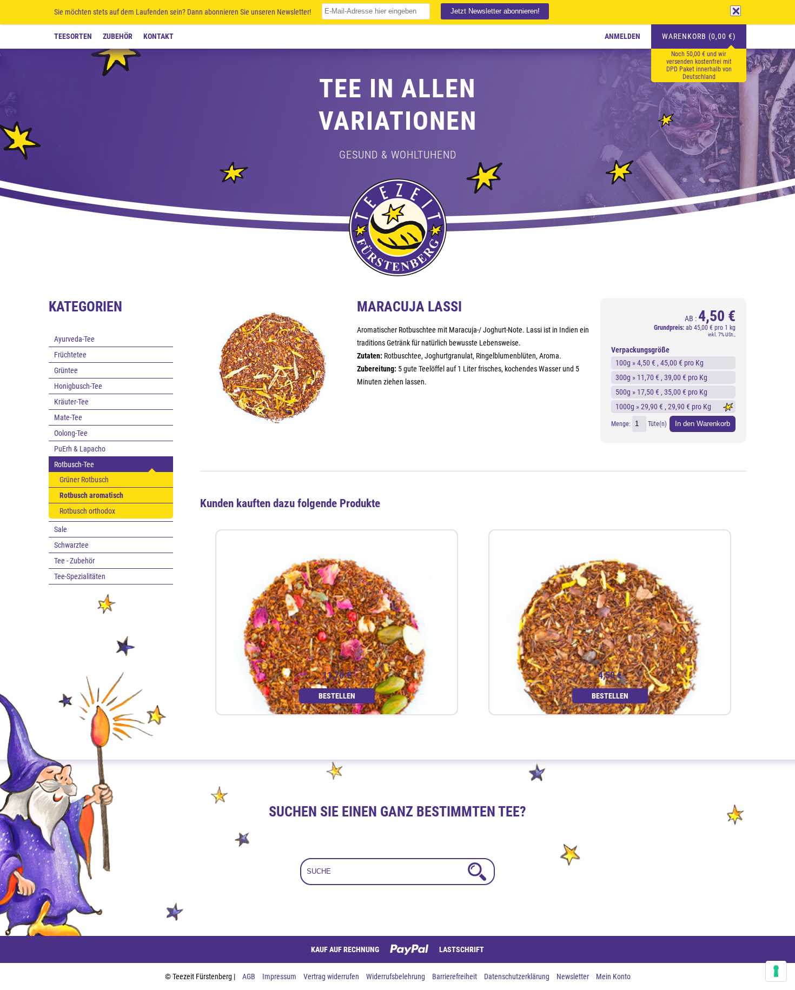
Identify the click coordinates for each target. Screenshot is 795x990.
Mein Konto (613, 976)
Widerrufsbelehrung (396, 976)
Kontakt (158, 36)
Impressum (280, 976)
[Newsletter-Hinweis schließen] (735, 10)
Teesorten (73, 36)
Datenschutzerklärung (517, 976)
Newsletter (573, 976)
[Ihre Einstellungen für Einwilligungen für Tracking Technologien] (776, 971)
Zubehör (117, 36)
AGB (249, 976)
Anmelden (622, 36)
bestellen (337, 696)
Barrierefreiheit (455, 976)
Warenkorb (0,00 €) (699, 36)
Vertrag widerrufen (332, 976)
